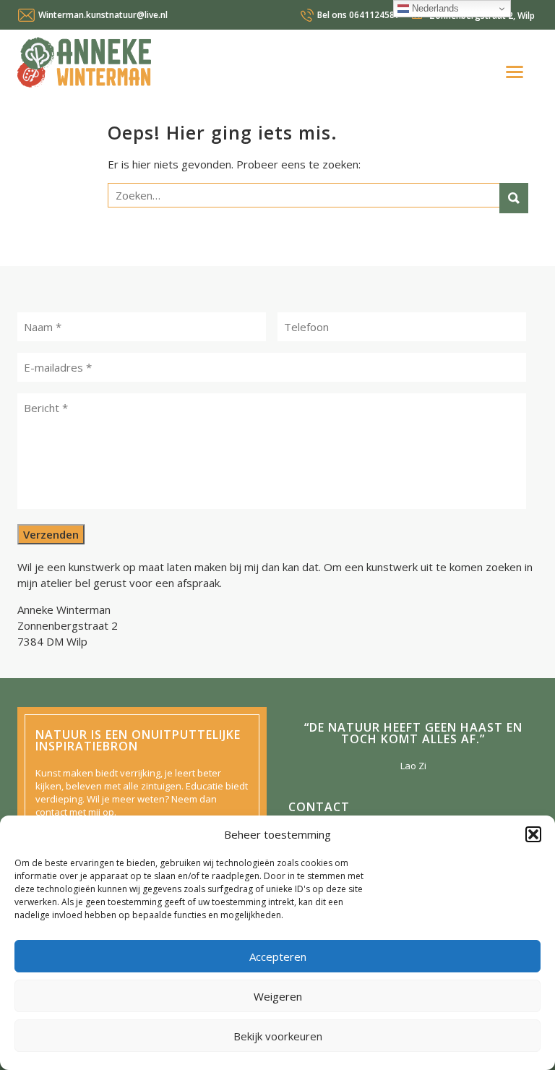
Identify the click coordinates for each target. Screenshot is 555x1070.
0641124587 (358, 15)
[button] (533, 834)
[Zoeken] (513, 198)
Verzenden (51, 534)
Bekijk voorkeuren (277, 1036)
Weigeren (278, 996)
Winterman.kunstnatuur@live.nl (103, 15)
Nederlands (434, 8)
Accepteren (277, 956)
